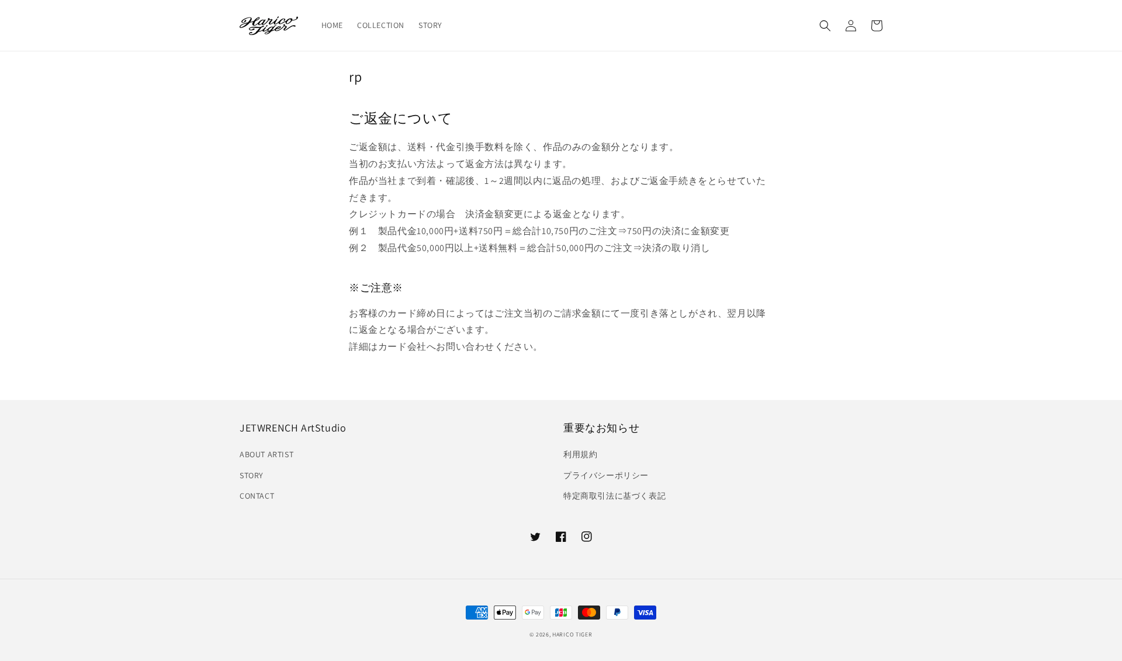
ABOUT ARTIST (266, 454)
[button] (825, 26)
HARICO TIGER (572, 634)
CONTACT (257, 495)
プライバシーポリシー (606, 475)
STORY (252, 475)
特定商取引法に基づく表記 (614, 495)
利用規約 (580, 454)
